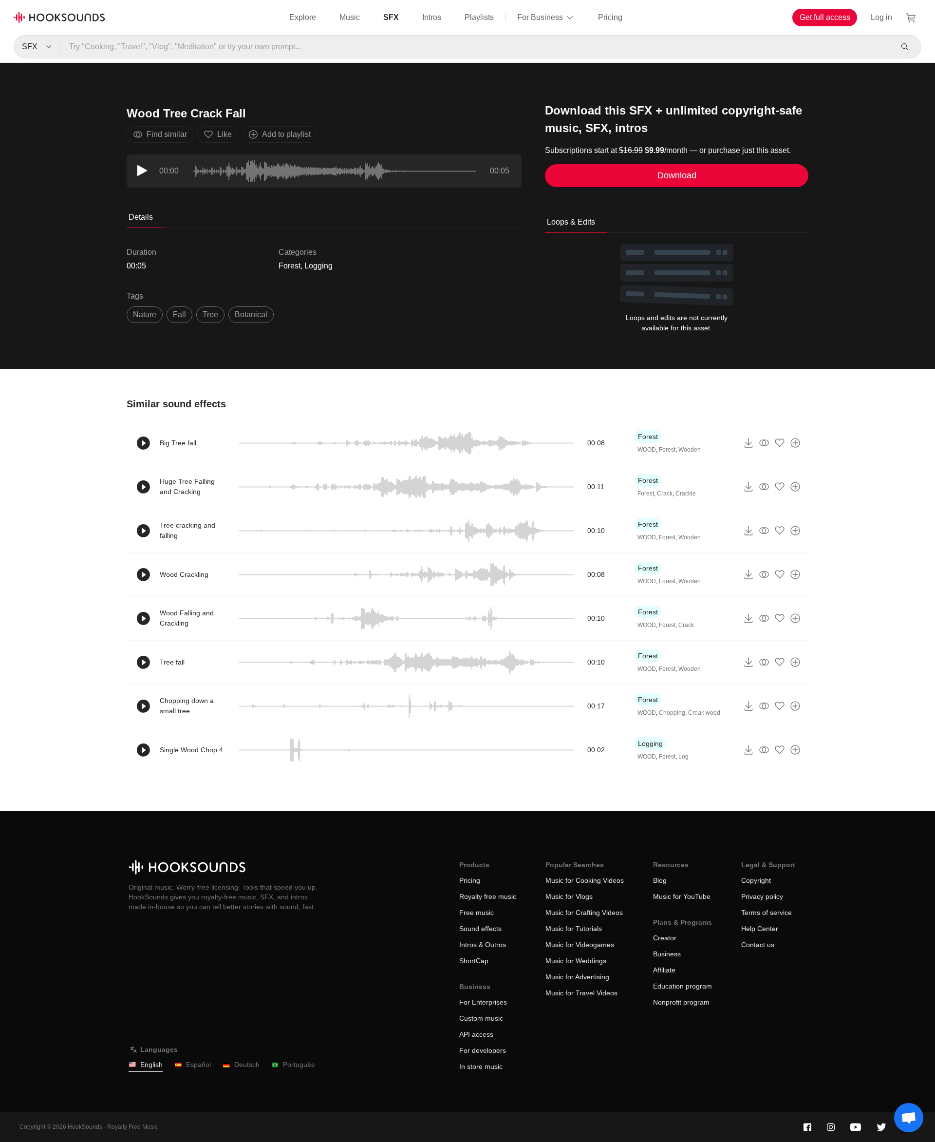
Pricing (610, 17)
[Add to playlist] (795, 443)
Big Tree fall (178, 443)
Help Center (759, 929)
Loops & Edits (571, 222)
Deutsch (247, 1064)
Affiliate (664, 970)
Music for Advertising (577, 977)
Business (667, 954)
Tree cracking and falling (187, 530)
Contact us (757, 945)
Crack (665, 493)
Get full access (825, 17)
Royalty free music (487, 896)
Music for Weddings (575, 961)
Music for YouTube (682, 896)
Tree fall (172, 662)
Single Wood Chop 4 (191, 750)
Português (299, 1064)
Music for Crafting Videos (584, 912)
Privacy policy (762, 896)
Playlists (479, 17)
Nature (144, 314)
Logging (318, 266)
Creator (664, 938)
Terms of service (766, 912)
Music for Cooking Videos (584, 880)
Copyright (756, 880)
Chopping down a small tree (187, 706)
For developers (482, 1050)
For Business (540, 17)
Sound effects (480, 929)
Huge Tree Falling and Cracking (187, 486)
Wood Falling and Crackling (187, 618)
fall (179, 314)
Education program (682, 986)
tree (210, 314)
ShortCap (473, 961)
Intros (431, 17)
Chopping (672, 712)
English (151, 1064)
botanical (251, 314)
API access (476, 1034)
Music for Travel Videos (581, 993)
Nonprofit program (681, 1002)
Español (198, 1064)
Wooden (689, 449)
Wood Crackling (184, 574)
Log (683, 756)
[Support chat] (908, 1117)
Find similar (167, 134)
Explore (302, 17)
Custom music (481, 1018)
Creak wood (704, 712)
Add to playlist (286, 134)
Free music (476, 912)
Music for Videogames (579, 945)
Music (349, 17)
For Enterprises (483, 1002)
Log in (881, 17)
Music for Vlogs (569, 896)
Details (141, 217)
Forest (289, 266)
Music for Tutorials (573, 929)
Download (676, 175)
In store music (481, 1066)
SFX (391, 17)
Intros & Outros (482, 945)
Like (224, 134)
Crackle (685, 493)
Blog (660, 880)
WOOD (646, 449)
